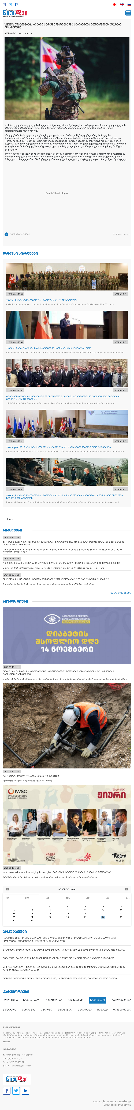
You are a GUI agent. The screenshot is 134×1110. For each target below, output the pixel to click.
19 (67, 914)
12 (67, 910)
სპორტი (46, 1009)
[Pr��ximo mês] (126, 889)
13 (85, 910)
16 (14, 914)
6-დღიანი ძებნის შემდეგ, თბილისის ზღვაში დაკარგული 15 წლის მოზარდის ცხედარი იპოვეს (64, 949)
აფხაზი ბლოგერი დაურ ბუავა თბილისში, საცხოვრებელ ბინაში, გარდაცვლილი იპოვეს (60, 978)
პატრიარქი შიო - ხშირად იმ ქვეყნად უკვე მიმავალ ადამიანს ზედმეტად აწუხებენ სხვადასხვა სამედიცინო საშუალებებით (64, 968)
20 (85, 914)
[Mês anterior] (7, 889)
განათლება (54, 1000)
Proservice (124, 1104)
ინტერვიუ (85, 1009)
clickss (9, 519)
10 (32, 910)
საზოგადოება (121, 1000)
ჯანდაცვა (28, 1009)
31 (32, 921)
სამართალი (31, 1000)
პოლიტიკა (10, 1000)
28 (103, 917)
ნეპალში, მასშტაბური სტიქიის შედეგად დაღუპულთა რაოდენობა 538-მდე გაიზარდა (58, 958)
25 (50, 917)
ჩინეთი (102, 1009)
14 (103, 910)
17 (32, 914)
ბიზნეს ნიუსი (122, 1009)
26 (67, 917)
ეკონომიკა (75, 1000)
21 (103, 914)
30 (14, 921)
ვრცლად (6, 1041)
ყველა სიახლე (120, 592)
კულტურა (9, 1009)
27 (85, 917)
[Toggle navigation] (128, 13)
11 (50, 910)
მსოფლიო (65, 1009)
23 (14, 917)
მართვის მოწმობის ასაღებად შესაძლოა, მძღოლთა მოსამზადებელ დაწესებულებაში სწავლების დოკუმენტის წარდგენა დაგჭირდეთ (59, 940)
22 (121, 914)
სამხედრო (97, 1000)
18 (50, 914)
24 (32, 917)
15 (121, 910)
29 (121, 917)
